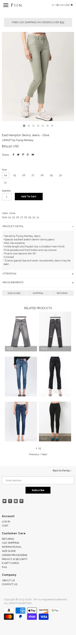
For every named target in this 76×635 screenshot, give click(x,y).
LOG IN (6, 521)
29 (51, 175)
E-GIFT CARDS (10, 563)
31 (5, 182)
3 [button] (33, 126)
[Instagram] (16, 501)
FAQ (4, 567)
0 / (61, 5)
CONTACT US (9, 584)
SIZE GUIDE (14, 293)
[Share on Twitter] (18, 154)
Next (44, 454)
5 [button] (43, 126)
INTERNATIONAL (12, 546)
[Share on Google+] (28, 154)
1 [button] (24, 126)
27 (33, 175)
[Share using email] (32, 154)
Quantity (6, 190)
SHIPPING (38, 293)
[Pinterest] (21, 501)
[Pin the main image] (23, 154)
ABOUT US (8, 580)
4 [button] (38, 126)
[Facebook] (10, 501)
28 (42, 175)
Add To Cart (28, 196)
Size (4, 169)
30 (60, 175)
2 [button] (29, 126)
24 (5, 175)
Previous (34, 454)
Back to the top (62, 470)
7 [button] (52, 126)
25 (14, 175)
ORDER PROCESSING (14, 555)
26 (23, 175)
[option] (38, 76)
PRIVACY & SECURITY (14, 559)
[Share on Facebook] (13, 154)
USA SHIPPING (10, 542)
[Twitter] (5, 501)
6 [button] (47, 126)
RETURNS (62, 293)
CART (5, 525)
